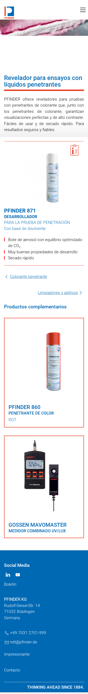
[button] (82, 9)
